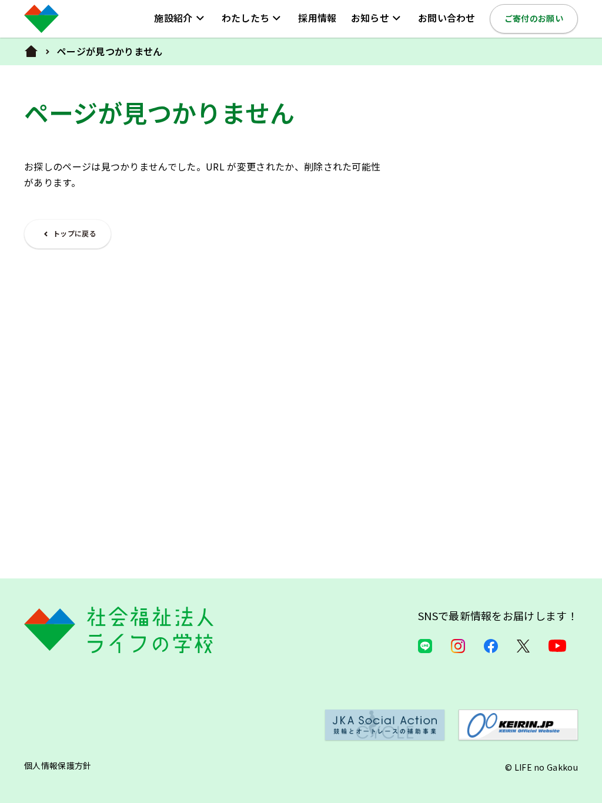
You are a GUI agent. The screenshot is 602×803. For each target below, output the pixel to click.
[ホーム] (31, 52)
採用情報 (317, 18)
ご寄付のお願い (533, 18)
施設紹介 (173, 18)
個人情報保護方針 (58, 765)
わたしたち (246, 18)
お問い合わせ (447, 18)
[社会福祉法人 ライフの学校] (41, 19)
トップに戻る (74, 233)
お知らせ (370, 18)
